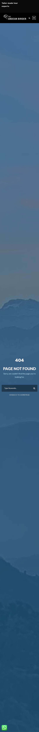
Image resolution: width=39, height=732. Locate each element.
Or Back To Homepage (19, 395)
